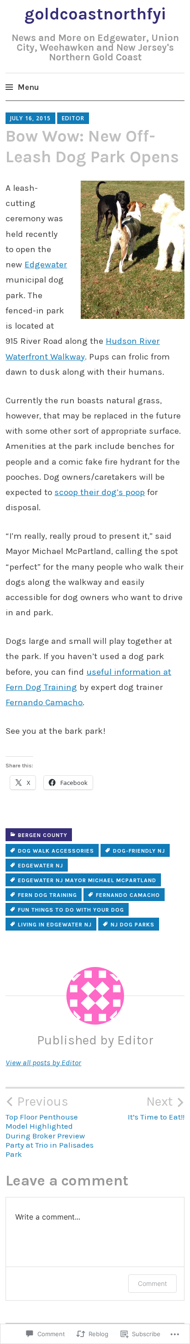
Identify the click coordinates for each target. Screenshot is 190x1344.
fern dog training (47, 895)
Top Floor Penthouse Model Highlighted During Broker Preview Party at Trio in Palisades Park (50, 1126)
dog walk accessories (56, 851)
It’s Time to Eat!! (156, 1107)
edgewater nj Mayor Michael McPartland (87, 880)
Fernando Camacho (44, 702)
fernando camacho (128, 895)
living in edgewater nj (55, 924)
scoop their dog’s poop (99, 492)
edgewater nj (40, 865)
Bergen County (42, 835)
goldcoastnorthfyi (95, 14)
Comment (152, 1283)
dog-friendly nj (139, 851)
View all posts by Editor (43, 1062)
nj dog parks (132, 924)
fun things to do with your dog (71, 910)
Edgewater (45, 264)
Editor (73, 118)
